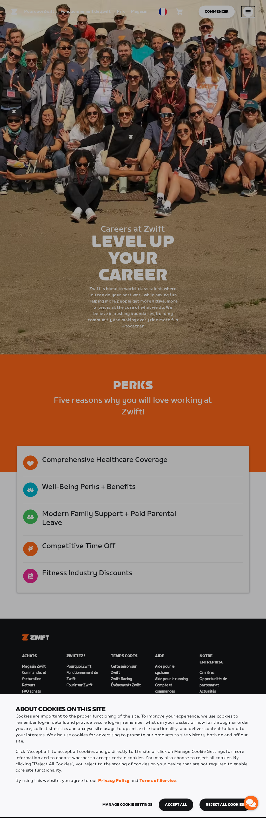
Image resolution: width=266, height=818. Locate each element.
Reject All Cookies (225, 805)
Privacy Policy (113, 780)
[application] (251, 803)
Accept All (176, 805)
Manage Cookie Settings (127, 804)
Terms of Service (157, 780)
